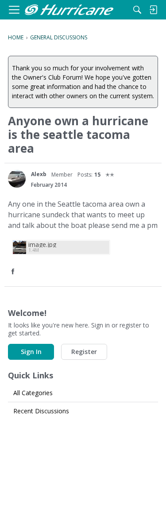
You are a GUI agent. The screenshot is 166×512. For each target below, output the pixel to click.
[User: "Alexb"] (17, 179)
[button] (14, 272)
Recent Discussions (41, 411)
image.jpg (42, 244)
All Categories (33, 393)
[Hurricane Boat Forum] (69, 10)
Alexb (38, 174)
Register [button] (84, 351)
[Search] (137, 9)
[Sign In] (153, 9)
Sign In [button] (31, 351)
